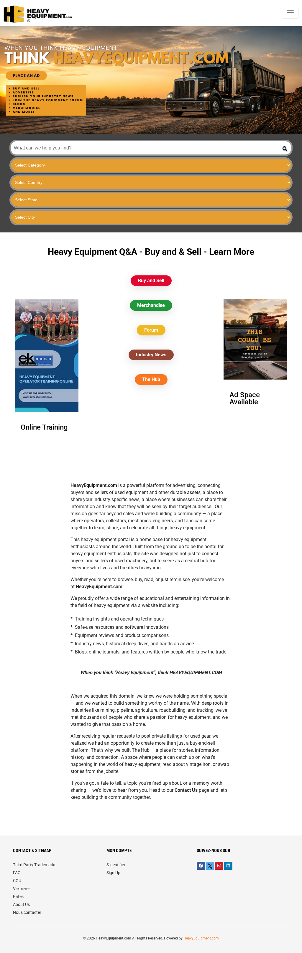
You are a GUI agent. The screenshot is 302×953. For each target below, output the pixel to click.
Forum (151, 330)
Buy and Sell (151, 280)
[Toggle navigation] (290, 13)
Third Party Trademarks (34, 864)
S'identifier (115, 864)
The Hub (151, 379)
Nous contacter (27, 912)
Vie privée (21, 888)
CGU (17, 880)
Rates (18, 896)
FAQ (17, 872)
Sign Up (113, 872)
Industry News (151, 354)
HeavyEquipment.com (201, 938)
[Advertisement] (151, 440)
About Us (21, 904)
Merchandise (151, 305)
